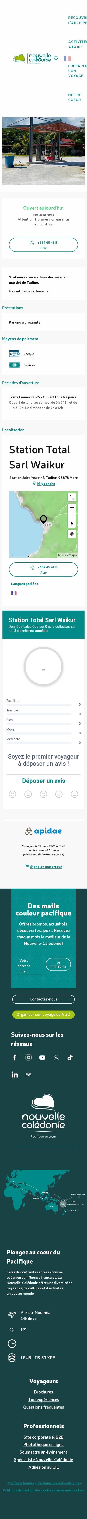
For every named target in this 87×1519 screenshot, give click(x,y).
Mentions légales (21, 1482)
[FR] (68, 58)
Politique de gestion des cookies (28, 1489)
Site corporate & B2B (44, 1437)
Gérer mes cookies (70, 1489)
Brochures (43, 1392)
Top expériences (43, 1399)
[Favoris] (56, 58)
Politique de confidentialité (58, 1482)
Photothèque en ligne (43, 1444)
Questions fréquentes (43, 1407)
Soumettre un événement (43, 1452)
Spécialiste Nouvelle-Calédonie (43, 1459)
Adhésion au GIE (43, 1467)
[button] (69, 58)
